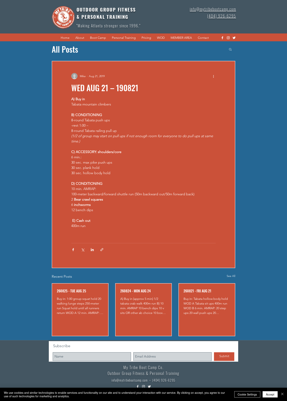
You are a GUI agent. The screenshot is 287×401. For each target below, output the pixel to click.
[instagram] (228, 38)
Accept (270, 394)
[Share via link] (102, 249)
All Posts (65, 49)
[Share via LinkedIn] (92, 249)
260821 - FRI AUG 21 (197, 290)
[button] (79, 37)
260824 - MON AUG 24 (135, 290)
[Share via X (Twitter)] (83, 249)
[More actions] (213, 76)
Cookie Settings (247, 394)
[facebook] (222, 38)
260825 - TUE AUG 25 (71, 290)
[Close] (282, 394)
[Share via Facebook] (73, 249)
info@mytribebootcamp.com (129, 380)
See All (231, 276)
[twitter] (234, 38)
